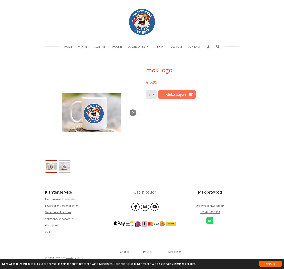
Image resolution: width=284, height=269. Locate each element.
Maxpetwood (210, 192)
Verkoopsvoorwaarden (59, 219)
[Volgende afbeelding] (133, 112)
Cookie (124, 252)
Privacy (148, 252)
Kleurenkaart (53, 199)
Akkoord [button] (270, 263)
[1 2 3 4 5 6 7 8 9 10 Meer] (151, 94)
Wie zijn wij (52, 225)
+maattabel (69, 199)
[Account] (208, 46)
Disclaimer (174, 252)
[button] (51, 166)
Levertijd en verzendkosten (62, 206)
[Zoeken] (218, 46)
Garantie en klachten (58, 212)
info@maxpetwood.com (210, 206)
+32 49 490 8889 (210, 212)
